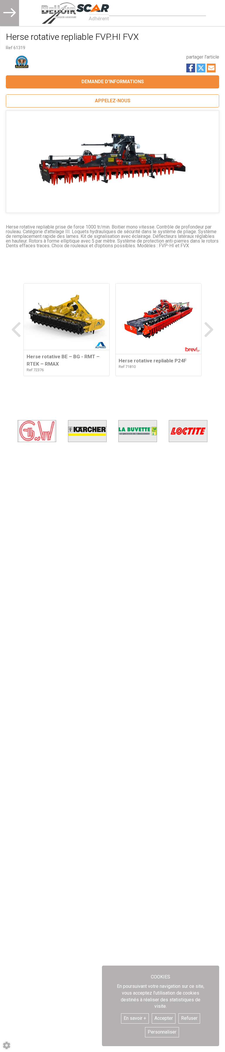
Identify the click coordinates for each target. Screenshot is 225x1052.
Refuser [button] (189, 1018)
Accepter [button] (163, 1018)
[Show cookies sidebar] (6, 1045)
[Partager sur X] (201, 68)
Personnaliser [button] (162, 1032)
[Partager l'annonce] (211, 68)
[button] (112, 101)
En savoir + (135, 1018)
